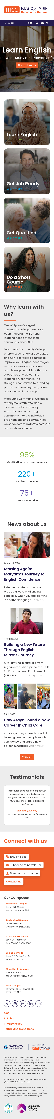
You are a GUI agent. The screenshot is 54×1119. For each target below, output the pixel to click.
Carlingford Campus (17, 920)
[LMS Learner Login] (37, 23)
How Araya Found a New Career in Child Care (27, 722)
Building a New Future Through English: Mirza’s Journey (24, 650)
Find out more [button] (27, 65)
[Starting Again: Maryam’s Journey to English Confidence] (27, 545)
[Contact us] (42, 23)
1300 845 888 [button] (18, 857)
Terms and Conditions (19, 1029)
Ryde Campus (13, 985)
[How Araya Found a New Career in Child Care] (27, 696)
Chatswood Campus (17, 936)
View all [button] (27, 757)
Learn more (14, 139)
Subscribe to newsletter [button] (25, 865)
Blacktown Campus (16, 903)
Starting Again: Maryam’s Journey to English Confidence (24, 574)
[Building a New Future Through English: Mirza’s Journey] (27, 621)
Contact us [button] (13, 881)
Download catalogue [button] (24, 873)
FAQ (6, 1013)
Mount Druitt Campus (17, 969)
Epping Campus (14, 952)
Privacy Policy (13, 1024)
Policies (9, 1018)
